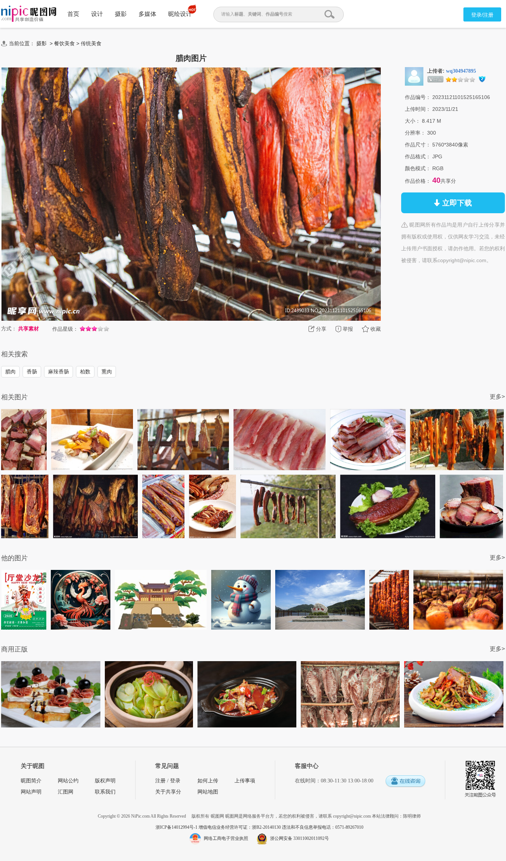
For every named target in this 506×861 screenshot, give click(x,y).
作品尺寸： (418, 145)
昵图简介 (31, 781)
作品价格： (418, 181)
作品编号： (418, 97)
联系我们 (105, 792)
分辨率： (415, 133)
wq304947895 (461, 71)
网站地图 (207, 792)
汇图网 (65, 792)
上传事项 (244, 781)
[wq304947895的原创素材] (414, 76)
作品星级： (65, 329)
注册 (160, 781)
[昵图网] (28, 14)
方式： (9, 328)
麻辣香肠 (58, 372)
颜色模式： (418, 168)
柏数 (85, 372)
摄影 (121, 14)
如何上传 (207, 781)
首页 (73, 14)
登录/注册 (482, 15)
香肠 (32, 372)
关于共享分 (168, 792)
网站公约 (68, 781)
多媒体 (147, 14)
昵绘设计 (180, 14)
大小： (412, 121)
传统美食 (91, 43)
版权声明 (105, 781)
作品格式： (418, 156)
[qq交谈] (405, 781)
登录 (175, 781)
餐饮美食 (64, 43)
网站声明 (31, 792)
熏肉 (106, 372)
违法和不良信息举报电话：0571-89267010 (322, 827)
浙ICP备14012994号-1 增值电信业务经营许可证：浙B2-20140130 (219, 827)
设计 (97, 14)
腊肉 (10, 372)
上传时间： (418, 109)
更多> (497, 396)
